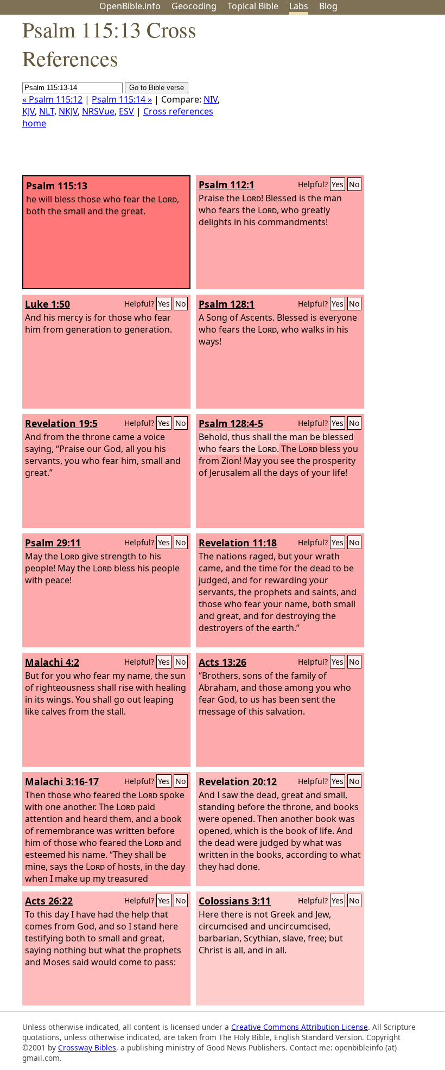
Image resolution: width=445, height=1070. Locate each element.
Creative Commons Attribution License (299, 1027)
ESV (126, 111)
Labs (298, 6)
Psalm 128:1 (227, 303)
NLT (46, 111)
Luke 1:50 (47, 303)
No (354, 184)
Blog (328, 6)
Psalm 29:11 (53, 542)
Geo (194, 6)
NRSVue (98, 111)
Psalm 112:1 (227, 184)
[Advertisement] (335, 99)
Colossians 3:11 (235, 900)
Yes (338, 184)
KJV (28, 111)
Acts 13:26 (222, 661)
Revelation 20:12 (238, 781)
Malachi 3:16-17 (62, 781)
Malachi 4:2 (52, 661)
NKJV (68, 111)
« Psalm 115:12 (52, 99)
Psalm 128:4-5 (231, 423)
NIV (211, 99)
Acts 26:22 (49, 900)
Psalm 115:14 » (122, 99)
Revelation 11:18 (238, 542)
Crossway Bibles (87, 1047)
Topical (252, 6)
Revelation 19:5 (61, 423)
